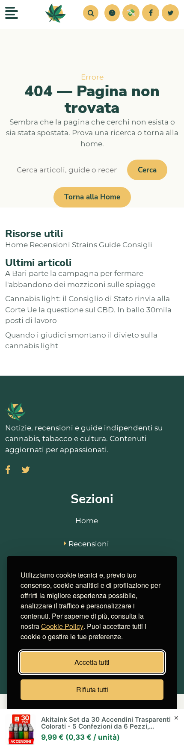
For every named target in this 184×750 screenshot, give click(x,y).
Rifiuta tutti (92, 689)
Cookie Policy (62, 626)
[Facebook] (150, 12)
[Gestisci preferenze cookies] (112, 12)
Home (16, 244)
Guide (110, 244)
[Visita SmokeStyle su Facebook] (8, 471)
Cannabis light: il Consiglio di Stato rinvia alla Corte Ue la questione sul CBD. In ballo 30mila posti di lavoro (88, 309)
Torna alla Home (92, 197)
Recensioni (50, 244)
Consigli (137, 244)
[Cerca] (90, 13)
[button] (112, 13)
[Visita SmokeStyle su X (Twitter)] (25, 471)
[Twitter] (170, 12)
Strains (84, 244)
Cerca (147, 170)
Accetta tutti (92, 662)
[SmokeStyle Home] (55, 13)
